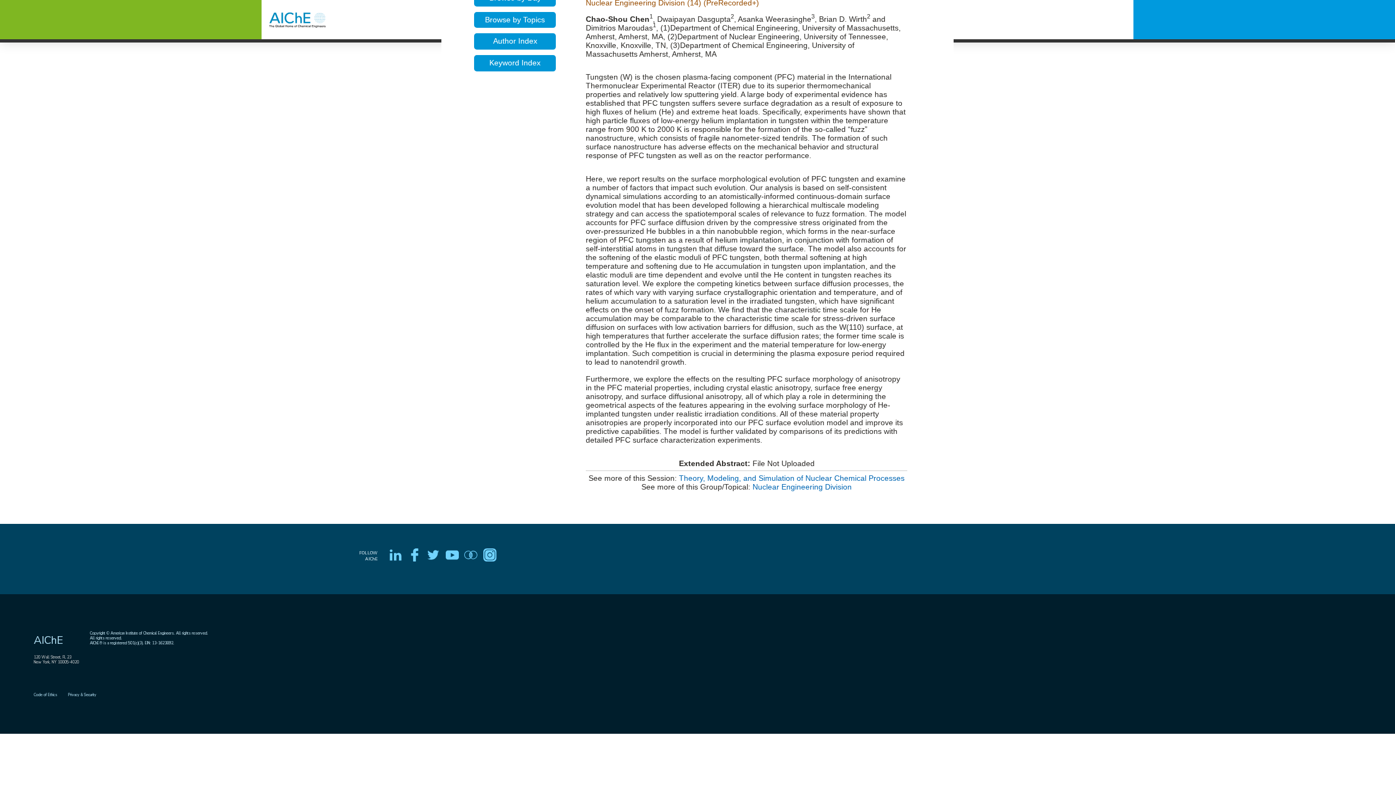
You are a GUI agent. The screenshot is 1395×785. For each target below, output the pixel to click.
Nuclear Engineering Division (802, 486)
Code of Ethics (45, 694)
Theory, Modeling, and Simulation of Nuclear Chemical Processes (792, 478)
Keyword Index (515, 62)
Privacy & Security (82, 694)
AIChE (48, 640)
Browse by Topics (515, 19)
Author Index (515, 41)
